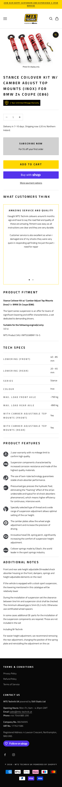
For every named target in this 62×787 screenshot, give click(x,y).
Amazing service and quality (31, 210)
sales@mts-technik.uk (21, 711)
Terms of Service (11, 684)
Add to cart (31, 164)
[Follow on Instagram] (13, 754)
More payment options (31, 183)
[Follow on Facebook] (5, 754)
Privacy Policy (10, 673)
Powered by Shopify (45, 764)
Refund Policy (10, 679)
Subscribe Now (31, 143)
